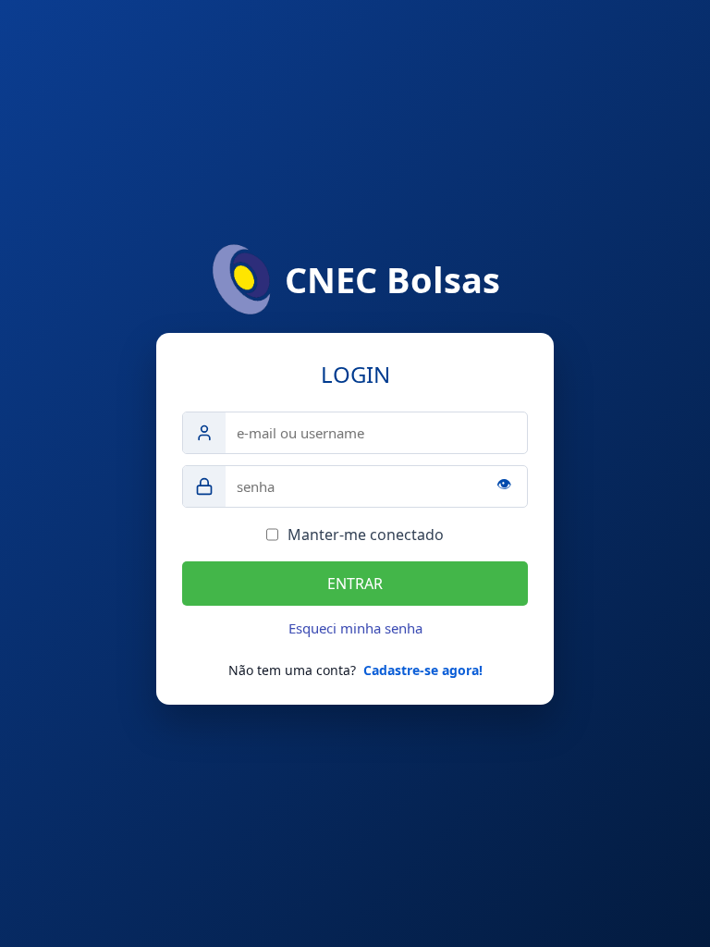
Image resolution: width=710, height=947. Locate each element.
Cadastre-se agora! (423, 670)
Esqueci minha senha (355, 628)
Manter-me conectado (366, 534)
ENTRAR (355, 583)
